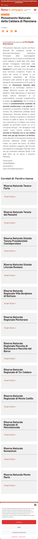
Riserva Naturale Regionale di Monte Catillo (18, 397)
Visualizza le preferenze (19, 532)
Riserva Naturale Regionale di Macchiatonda (13, 424)
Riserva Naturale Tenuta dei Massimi (17, 213)
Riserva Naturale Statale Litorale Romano (18, 266)
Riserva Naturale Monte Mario (17, 476)
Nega (19, 527)
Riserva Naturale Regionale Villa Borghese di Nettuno (18, 293)
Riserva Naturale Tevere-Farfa (18, 187)
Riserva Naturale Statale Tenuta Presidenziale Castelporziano (18, 241)
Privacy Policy (22, 536)
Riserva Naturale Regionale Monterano (16, 318)
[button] (35, 505)
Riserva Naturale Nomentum (13, 449)
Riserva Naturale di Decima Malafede (14, 502)
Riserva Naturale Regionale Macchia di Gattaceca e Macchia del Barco (18, 347)
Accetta (19, 522)
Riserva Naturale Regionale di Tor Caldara (17, 371)
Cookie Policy (15, 536)
